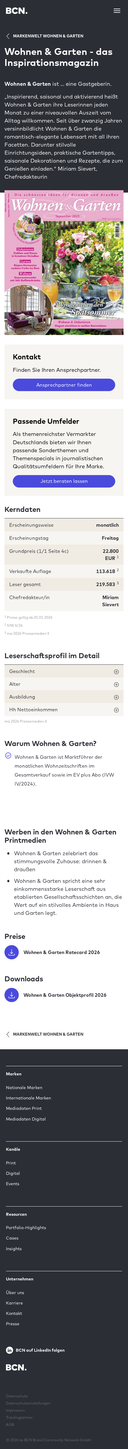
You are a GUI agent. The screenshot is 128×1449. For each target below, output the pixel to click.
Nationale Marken (24, 1087)
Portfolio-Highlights (26, 1227)
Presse (12, 1323)
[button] (64, 671)
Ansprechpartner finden (64, 385)
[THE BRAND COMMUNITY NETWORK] (16, 10)
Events (12, 1183)
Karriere (14, 1303)
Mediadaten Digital (26, 1119)
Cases (12, 1238)
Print (11, 1163)
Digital (13, 1173)
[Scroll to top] (114, 1426)
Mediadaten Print (24, 1108)
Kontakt (14, 1313)
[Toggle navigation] (117, 11)
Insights (14, 1248)
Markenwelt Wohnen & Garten (48, 36)
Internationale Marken (28, 1098)
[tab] (64, 671)
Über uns (15, 1292)
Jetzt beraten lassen (64, 481)
